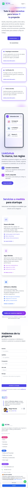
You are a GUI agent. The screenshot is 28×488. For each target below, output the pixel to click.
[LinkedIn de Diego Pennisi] (24, 408)
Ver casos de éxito (8, 241)
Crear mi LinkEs (7, 183)
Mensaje (4, 373)
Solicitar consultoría (8, 303)
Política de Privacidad (7, 453)
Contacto (4, 446)
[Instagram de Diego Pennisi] (22, 408)
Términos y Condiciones (8, 457)
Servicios (4, 442)
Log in (23, 3)
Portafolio (5, 444)
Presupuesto (5, 361)
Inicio (3, 439)
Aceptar (14, 485)
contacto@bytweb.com (9, 466)
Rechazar (14, 482)
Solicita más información (9, 60)
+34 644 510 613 (7, 469)
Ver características (14, 43)
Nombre (4, 348)
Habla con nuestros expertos (13, 313)
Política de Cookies (7, 455)
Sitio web (4, 367)
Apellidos (4, 355)
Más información (18, 479)
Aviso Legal (5, 460)
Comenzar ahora (13, 38)
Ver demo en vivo (8, 272)
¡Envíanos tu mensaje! (14, 385)
